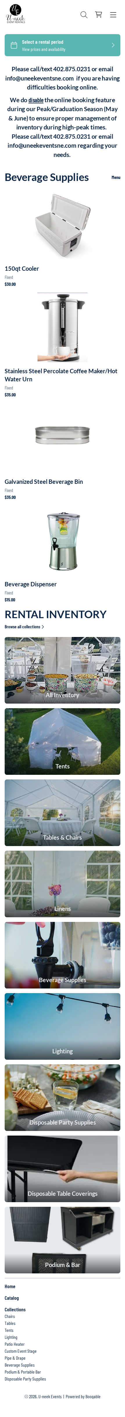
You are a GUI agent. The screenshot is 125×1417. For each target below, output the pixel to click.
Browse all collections (22, 626)
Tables (10, 1323)
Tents (9, 1330)
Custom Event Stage (21, 1351)
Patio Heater (15, 1344)
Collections (15, 1309)
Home (10, 1286)
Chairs (10, 1316)
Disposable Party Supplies (25, 1378)
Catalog (12, 1298)
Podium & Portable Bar (23, 1371)
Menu (116, 177)
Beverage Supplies (20, 1364)
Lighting (11, 1337)
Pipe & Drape (15, 1358)
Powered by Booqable (83, 1396)
